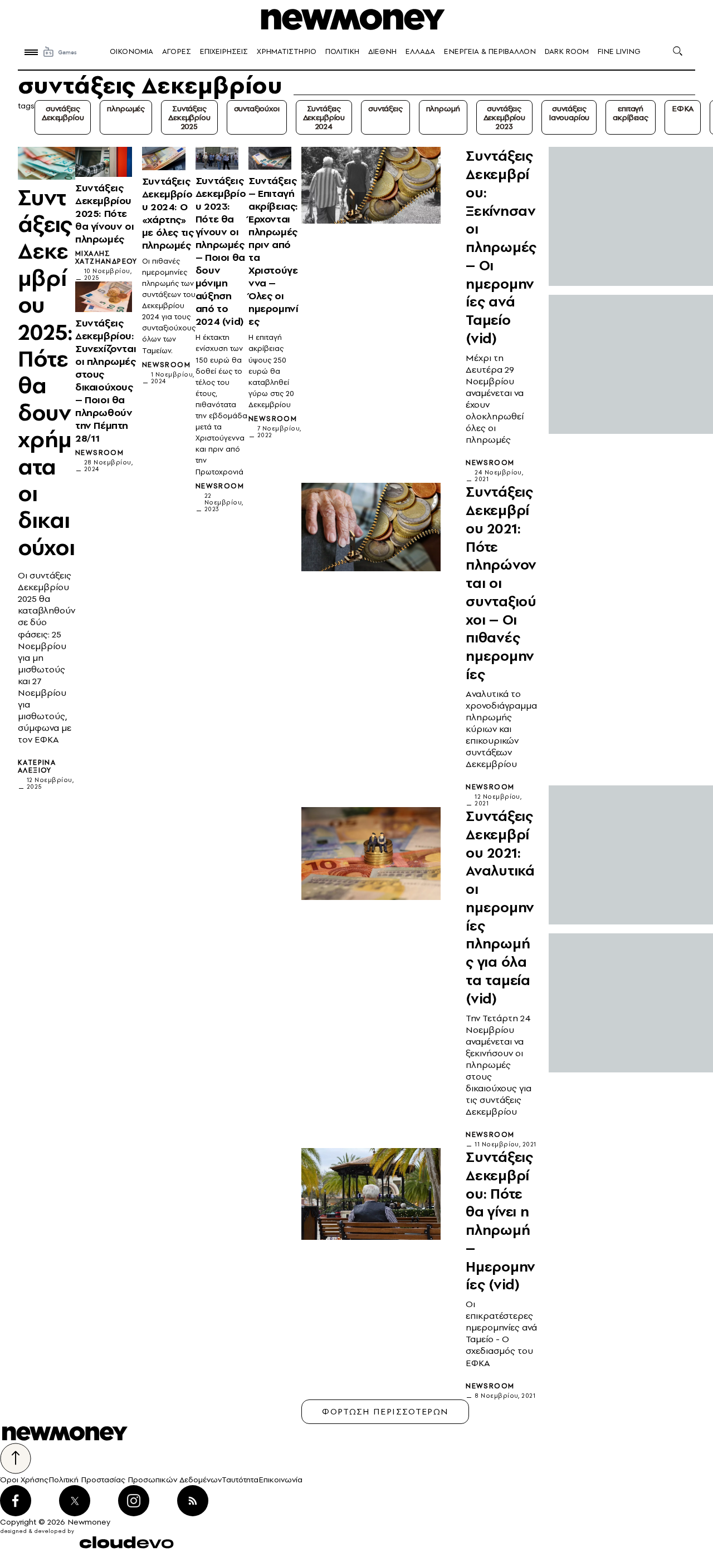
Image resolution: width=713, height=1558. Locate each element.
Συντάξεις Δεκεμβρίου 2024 (324, 117)
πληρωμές (126, 108)
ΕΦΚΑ (683, 108)
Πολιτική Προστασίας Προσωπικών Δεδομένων (135, 1479)
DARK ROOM (567, 51)
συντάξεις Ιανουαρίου (569, 113)
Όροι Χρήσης (24, 1479)
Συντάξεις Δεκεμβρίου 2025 (189, 117)
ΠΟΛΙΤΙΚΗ (342, 51)
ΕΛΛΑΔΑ (420, 51)
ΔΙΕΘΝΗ (382, 51)
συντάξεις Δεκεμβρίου (63, 113)
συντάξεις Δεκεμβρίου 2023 (504, 117)
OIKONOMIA (131, 51)
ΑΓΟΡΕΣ (176, 51)
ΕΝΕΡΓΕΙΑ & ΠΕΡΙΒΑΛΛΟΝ (490, 51)
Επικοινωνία (280, 1479)
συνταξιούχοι (257, 108)
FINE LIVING (619, 51)
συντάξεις (385, 108)
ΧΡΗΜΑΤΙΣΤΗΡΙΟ (286, 51)
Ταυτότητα (240, 1479)
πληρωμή (443, 108)
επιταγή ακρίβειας (630, 113)
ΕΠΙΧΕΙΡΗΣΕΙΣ (224, 51)
